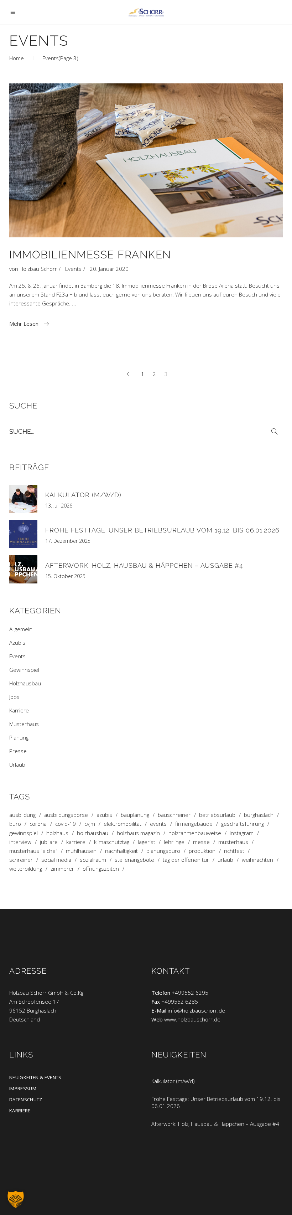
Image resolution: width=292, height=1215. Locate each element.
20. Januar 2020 (109, 268)
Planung (18, 737)
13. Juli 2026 (58, 505)
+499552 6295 (190, 992)
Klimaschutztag (111, 842)
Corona (38, 824)
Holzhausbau (25, 683)
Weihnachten (257, 860)
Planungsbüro (163, 851)
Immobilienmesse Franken (90, 254)
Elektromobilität (122, 824)
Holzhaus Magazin (138, 833)
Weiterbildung (25, 868)
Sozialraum (93, 860)
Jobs (14, 696)
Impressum (22, 1088)
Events (73, 268)
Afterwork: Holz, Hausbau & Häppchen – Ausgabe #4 (144, 565)
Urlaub (17, 764)
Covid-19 (65, 824)
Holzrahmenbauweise (194, 833)
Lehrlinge (174, 842)
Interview (20, 842)
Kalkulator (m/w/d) (83, 495)
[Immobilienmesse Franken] (146, 160)
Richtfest (234, 851)
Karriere (19, 710)
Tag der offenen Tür (186, 860)
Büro (15, 824)
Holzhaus (57, 833)
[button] (15, 1199)
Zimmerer (62, 868)
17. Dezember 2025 (67, 540)
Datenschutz (25, 1099)
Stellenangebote (134, 860)
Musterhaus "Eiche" (33, 851)
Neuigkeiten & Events (35, 1077)
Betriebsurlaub (217, 815)
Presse (18, 751)
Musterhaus (24, 723)
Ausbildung (22, 815)
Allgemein (20, 629)
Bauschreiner (174, 815)
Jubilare (49, 842)
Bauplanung (135, 815)
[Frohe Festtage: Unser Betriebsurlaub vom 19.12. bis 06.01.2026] (23, 534)
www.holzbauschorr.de (192, 1019)
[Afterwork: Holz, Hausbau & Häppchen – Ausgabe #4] (23, 569)
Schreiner (21, 860)
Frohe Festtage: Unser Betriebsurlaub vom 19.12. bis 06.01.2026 (162, 530)
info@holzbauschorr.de (196, 1010)
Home (16, 58)
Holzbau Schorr (38, 268)
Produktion (202, 851)
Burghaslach (258, 815)
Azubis (17, 642)
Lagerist (146, 842)
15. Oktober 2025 (65, 576)
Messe (201, 842)
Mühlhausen (81, 851)
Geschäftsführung (242, 824)
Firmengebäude (194, 824)
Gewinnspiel (24, 669)
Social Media (56, 860)
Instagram (242, 833)
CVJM (89, 824)
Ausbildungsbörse (66, 815)
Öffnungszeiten (101, 868)
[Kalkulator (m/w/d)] (23, 499)
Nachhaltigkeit (121, 851)
